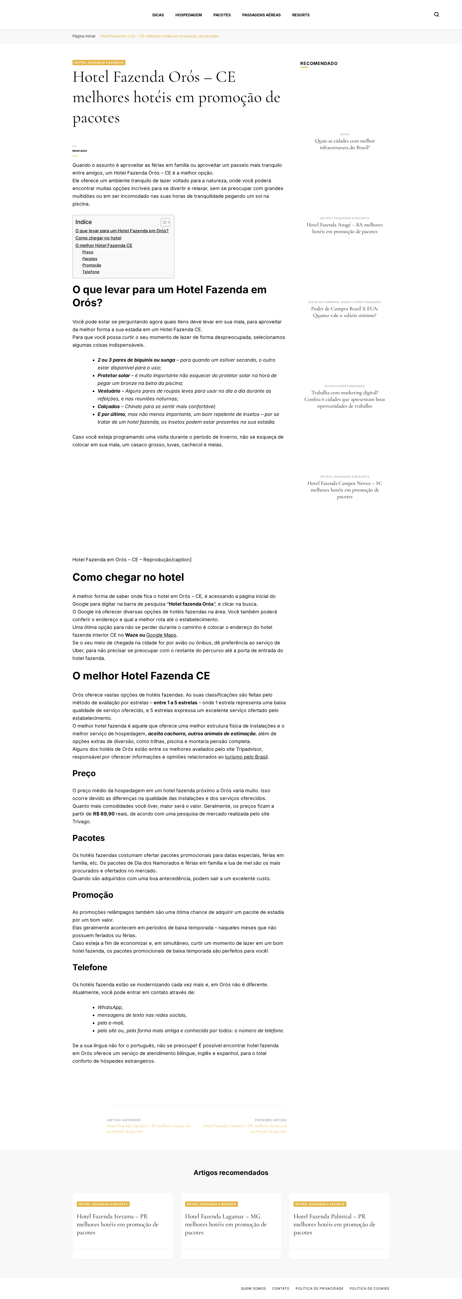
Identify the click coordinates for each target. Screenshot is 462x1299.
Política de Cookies (370, 1288)
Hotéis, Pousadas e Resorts (99, 62)
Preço (87, 252)
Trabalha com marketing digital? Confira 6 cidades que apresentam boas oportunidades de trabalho (345, 399)
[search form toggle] (436, 14)
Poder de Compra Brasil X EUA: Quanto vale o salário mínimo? (344, 312)
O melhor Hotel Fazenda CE (103, 245)
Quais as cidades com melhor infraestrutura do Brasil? (345, 144)
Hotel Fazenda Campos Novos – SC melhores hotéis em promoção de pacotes (344, 490)
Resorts (301, 15)
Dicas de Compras (324, 302)
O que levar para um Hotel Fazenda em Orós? (122, 230)
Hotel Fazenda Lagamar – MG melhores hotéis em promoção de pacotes (226, 1224)
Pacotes (222, 15)
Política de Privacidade (320, 1288)
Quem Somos (253, 1288)
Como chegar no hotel (98, 238)
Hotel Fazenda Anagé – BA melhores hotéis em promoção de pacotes (345, 228)
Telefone (90, 271)
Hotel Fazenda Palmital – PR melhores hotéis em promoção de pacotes (334, 1224)
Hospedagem (188, 15)
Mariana (79, 150)
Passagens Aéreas (261, 15)
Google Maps (161, 635)
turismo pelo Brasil (246, 757)
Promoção (91, 265)
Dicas (158, 15)
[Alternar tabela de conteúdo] (163, 222)
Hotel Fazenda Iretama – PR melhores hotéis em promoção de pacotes (118, 1224)
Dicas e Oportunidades (361, 302)
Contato (281, 1288)
